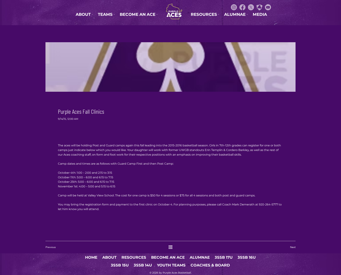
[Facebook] (242, 7)
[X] (251, 7)
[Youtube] (268, 7)
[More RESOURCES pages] (218, 14)
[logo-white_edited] (259, 7)
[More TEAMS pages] (114, 14)
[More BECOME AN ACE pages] (157, 14)
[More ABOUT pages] (92, 14)
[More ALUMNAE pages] (247, 14)
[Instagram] (234, 7)
